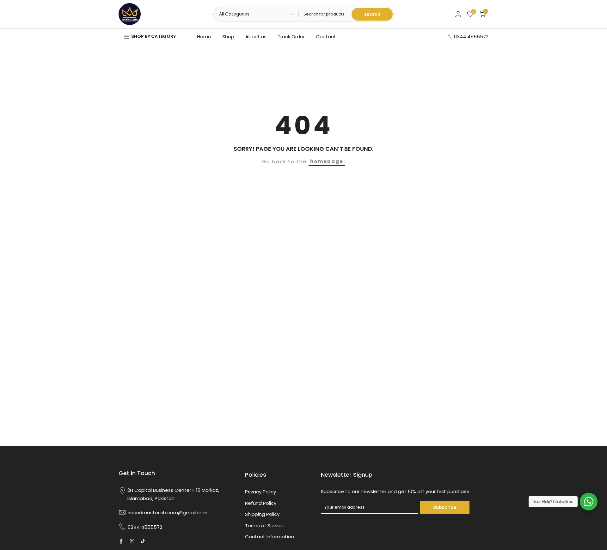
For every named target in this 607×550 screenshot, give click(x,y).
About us (256, 36)
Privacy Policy (260, 491)
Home (204, 36)
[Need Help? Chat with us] (589, 501)
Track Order (291, 36)
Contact (326, 36)
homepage (326, 161)
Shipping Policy (262, 514)
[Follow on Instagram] (132, 541)
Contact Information (269, 536)
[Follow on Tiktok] (143, 541)
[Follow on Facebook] (121, 541)
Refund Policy (260, 503)
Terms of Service (265, 525)
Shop (228, 36)
